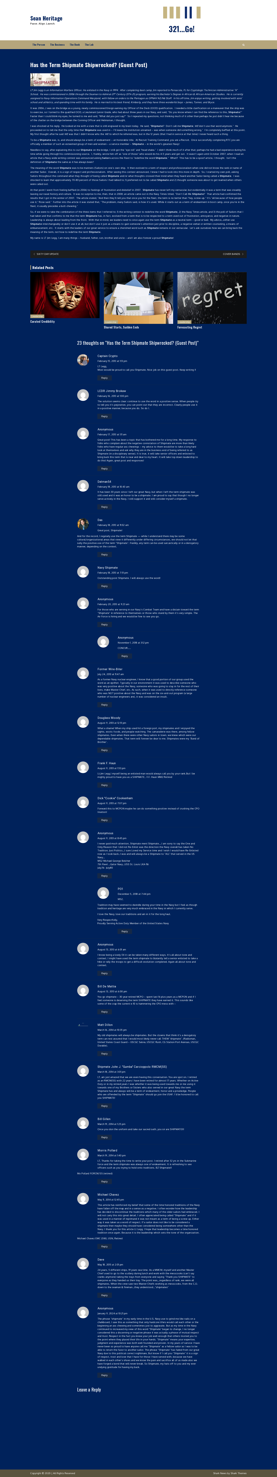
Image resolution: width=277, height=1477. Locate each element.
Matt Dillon (105, 1025)
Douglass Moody (109, 718)
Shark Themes (239, 1473)
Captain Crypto (108, 356)
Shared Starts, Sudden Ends (121, 327)
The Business (57, 44)
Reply (104, 377)
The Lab (89, 44)
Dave (101, 1259)
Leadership (37, 316)
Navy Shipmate (108, 567)
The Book (75, 44)
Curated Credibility (42, 321)
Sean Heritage (46, 18)
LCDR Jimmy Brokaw (112, 391)
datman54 (104, 481)
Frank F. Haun (107, 763)
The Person (38, 44)
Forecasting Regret (189, 327)
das (100, 520)
